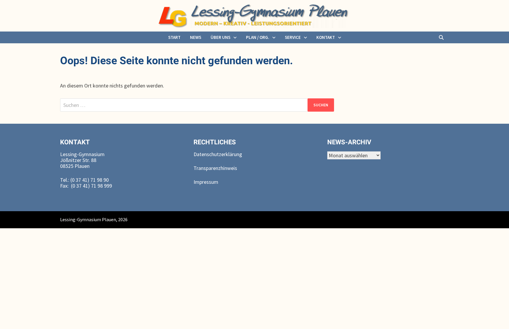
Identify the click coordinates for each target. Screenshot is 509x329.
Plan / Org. (257, 37)
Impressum (206, 181)
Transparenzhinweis (215, 168)
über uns (220, 37)
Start (174, 37)
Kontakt (325, 37)
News (195, 37)
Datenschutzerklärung (218, 154)
